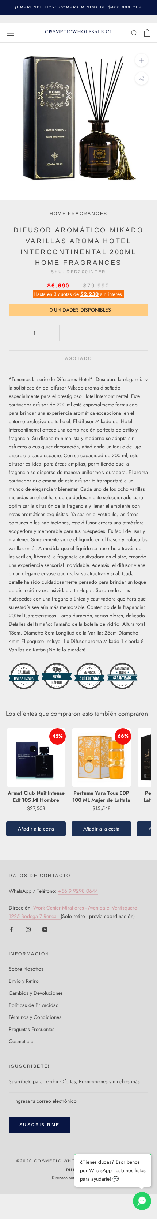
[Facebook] (11, 929)
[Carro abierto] (147, 33)
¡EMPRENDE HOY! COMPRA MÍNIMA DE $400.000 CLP (78, 7)
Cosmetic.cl (21, 1041)
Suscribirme (39, 1124)
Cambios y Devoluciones (36, 993)
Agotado (78, 358)
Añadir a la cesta (36, 828)
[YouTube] (44, 929)
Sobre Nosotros (26, 968)
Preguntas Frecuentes (31, 1029)
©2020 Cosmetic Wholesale (55, 1161)
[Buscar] (134, 33)
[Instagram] (28, 929)
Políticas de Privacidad (34, 1005)
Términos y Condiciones (35, 1017)
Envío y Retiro (24, 981)
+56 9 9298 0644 (78, 891)
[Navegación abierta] (10, 33)
